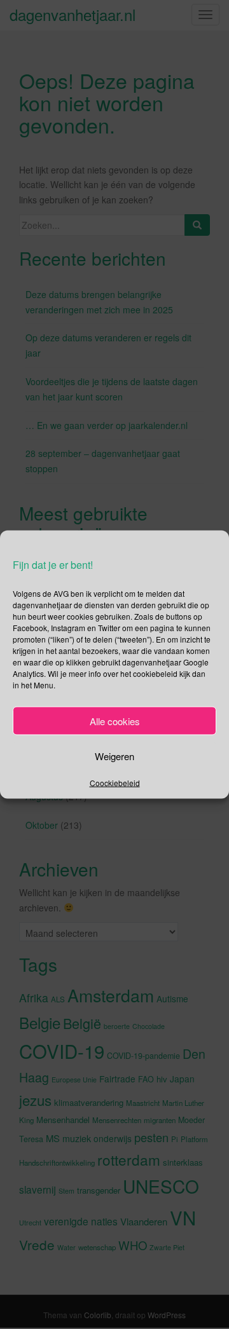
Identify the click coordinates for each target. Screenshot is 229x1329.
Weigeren (114, 755)
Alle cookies (115, 720)
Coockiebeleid (115, 782)
